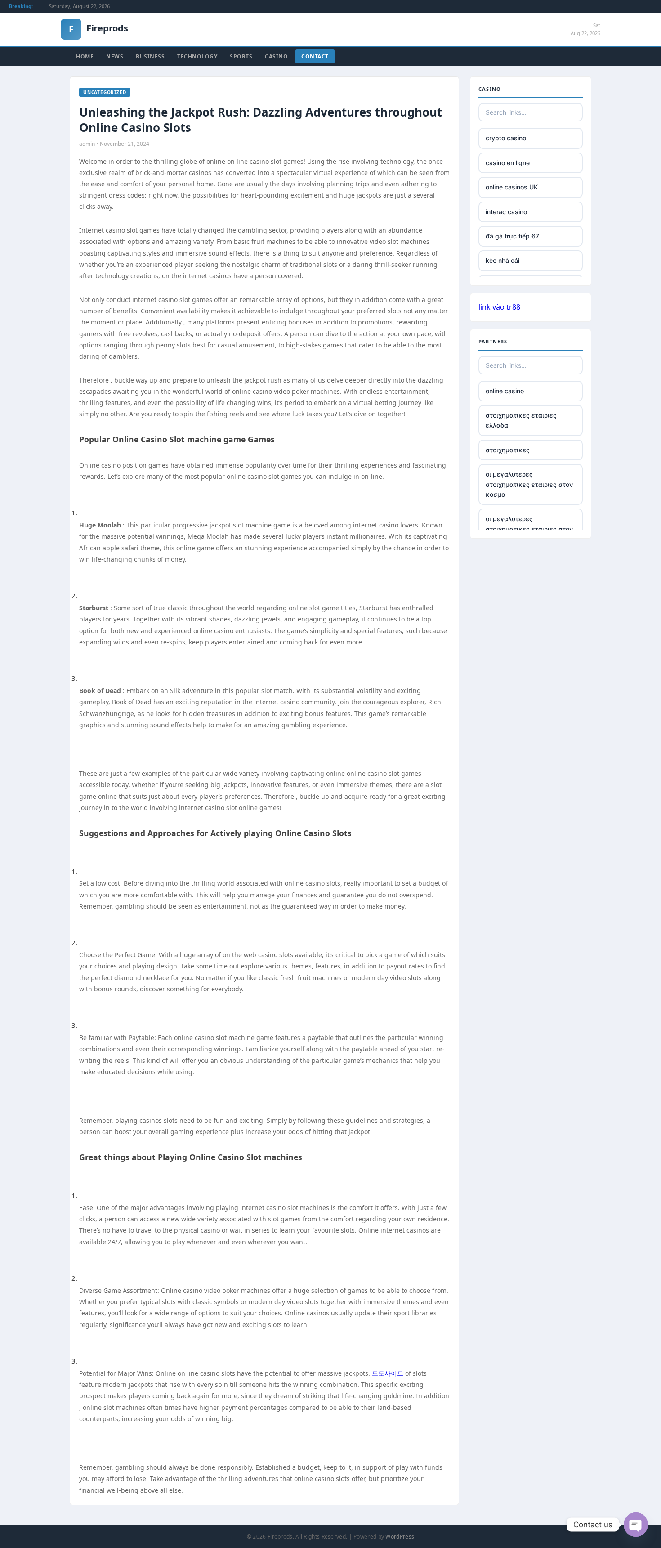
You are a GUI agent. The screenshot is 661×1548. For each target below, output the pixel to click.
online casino (505, 391)
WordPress (399, 1536)
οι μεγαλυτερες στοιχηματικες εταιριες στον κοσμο (529, 484)
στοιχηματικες (508, 450)
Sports (241, 56)
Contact (315, 56)
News (114, 56)
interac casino (506, 212)
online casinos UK (512, 187)
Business (150, 56)
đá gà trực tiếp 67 (512, 236)
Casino (276, 56)
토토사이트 (387, 1373)
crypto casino (506, 138)
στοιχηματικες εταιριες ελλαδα (521, 420)
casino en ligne (508, 162)
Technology (197, 56)
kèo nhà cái (502, 260)
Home (85, 56)
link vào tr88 (499, 307)
